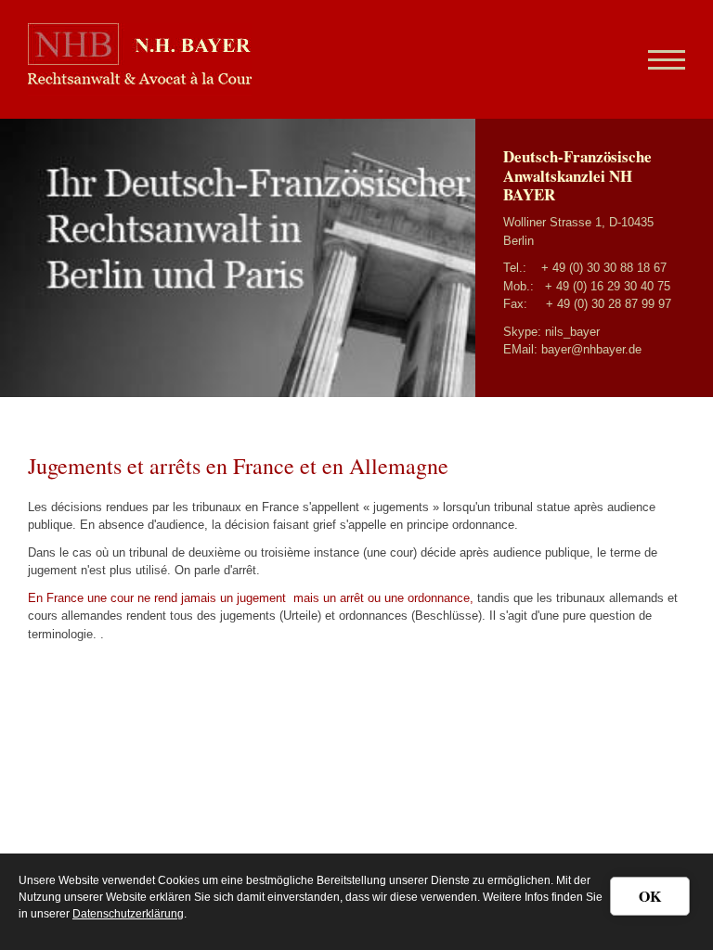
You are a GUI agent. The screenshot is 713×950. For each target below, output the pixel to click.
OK (650, 895)
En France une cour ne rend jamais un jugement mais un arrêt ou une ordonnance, (252, 598)
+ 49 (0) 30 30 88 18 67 (604, 268)
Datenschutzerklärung (128, 913)
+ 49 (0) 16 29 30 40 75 (607, 286)
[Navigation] (659, 59)
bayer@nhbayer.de (591, 349)
